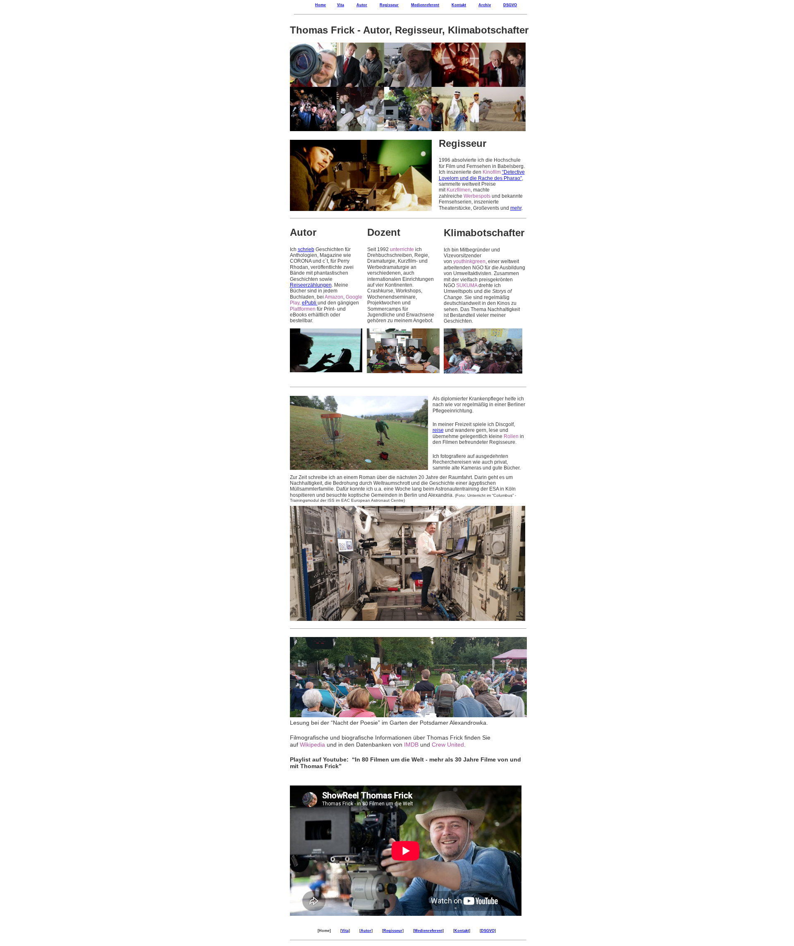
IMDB (411, 744)
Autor (361, 5)
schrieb (306, 249)
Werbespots (477, 196)
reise (438, 430)
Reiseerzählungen (311, 285)
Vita (340, 5)
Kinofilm (492, 172)
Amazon (334, 297)
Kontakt (459, 5)
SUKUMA (466, 285)
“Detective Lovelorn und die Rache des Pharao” (482, 175)
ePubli (310, 303)
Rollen (511, 436)
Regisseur (389, 5)
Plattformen (303, 309)
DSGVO (510, 5)
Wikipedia (312, 744)
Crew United (448, 744)
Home (320, 5)
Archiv (484, 5)
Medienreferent (425, 5)
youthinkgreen (469, 261)
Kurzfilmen (459, 190)
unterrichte (402, 249)
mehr (515, 208)
